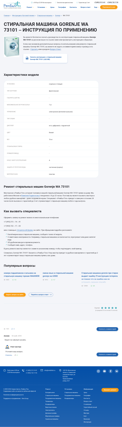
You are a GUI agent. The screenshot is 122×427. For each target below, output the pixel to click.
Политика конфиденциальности (13, 395)
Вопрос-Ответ (55, 49)
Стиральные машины (52, 395)
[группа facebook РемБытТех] (110, 371)
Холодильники (50, 392)
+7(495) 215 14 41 (99, 2)
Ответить (8, 355)
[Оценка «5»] (116, 308)
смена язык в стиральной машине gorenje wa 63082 (58, 274)
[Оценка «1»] (102, 308)
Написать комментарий (107, 329)
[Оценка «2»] (105, 308)
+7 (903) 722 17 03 (31, 373)
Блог (85, 416)
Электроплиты (50, 410)
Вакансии (87, 419)
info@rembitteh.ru (49, 370)
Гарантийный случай (90, 407)
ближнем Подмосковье (30, 196)
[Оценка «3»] (109, 308)
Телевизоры (49, 401)
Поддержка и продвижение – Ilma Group (15, 398)
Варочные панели (51, 407)
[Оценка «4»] (112, 308)
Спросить (34, 49)
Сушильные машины (51, 419)
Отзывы (86, 410)
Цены (52, 7)
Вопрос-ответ (85, 7)
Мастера (86, 413)
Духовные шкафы (51, 413)
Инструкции (87, 422)
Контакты (73, 7)
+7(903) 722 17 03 (112, 2)
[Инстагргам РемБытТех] (98, 371)
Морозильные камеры (52, 416)
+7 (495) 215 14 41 (31, 370)
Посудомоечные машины (53, 398)
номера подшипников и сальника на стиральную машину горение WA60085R (21, 274)
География (62, 7)
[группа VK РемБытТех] (117, 371)
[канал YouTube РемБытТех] (104, 371)
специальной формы (25, 230)
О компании (87, 404)
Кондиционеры (50, 404)
